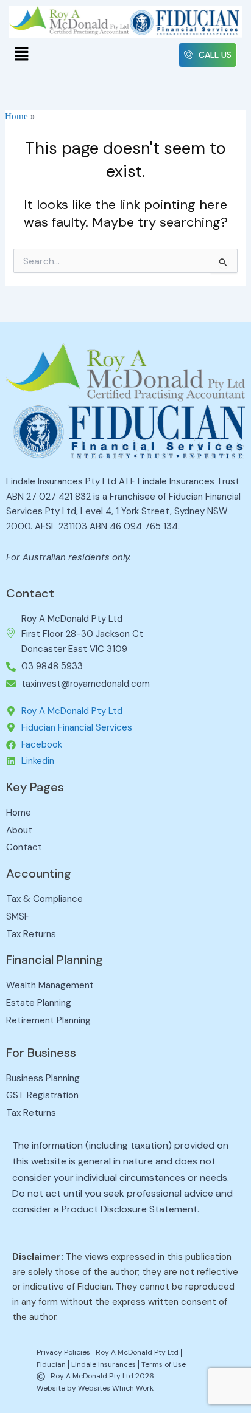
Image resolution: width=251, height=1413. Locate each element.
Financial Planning (54, 960)
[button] (21, 55)
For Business (41, 1053)
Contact (30, 593)
